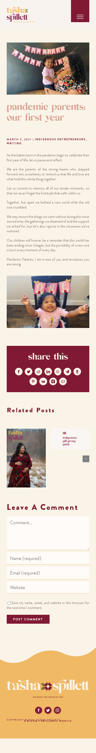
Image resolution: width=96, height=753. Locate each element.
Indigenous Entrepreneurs (60, 139)
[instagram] (57, 710)
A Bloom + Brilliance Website (48, 721)
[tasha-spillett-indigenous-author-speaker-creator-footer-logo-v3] (48, 681)
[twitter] (48, 710)
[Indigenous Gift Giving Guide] (69, 432)
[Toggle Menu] (80, 17)
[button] (10, 458)
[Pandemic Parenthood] (26, 432)
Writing (14, 143)
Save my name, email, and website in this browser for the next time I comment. (48, 605)
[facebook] (38, 710)
